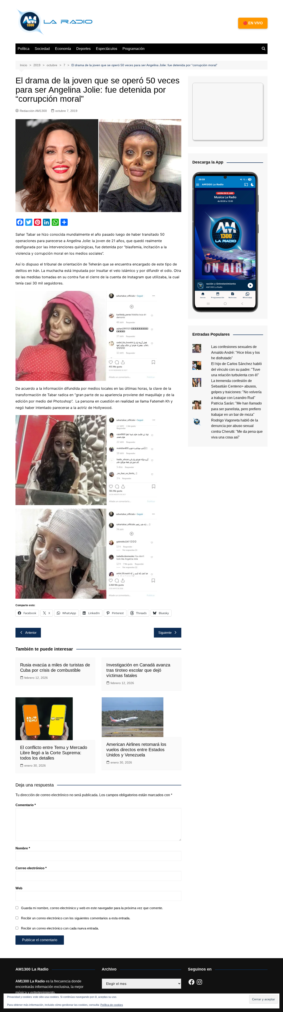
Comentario (25, 805)
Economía (63, 49)
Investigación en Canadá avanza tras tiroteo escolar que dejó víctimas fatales (138, 670)
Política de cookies (111, 1004)
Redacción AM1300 (33, 111)
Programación (133, 49)
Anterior (30, 632)
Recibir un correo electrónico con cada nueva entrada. (60, 928)
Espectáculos (106, 49)
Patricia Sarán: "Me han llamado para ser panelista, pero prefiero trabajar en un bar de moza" (236, 408)
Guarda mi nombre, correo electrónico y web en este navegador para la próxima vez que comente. (92, 908)
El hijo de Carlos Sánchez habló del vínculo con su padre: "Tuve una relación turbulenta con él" (236, 369)
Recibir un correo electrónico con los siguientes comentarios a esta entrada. (75, 918)
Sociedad (42, 49)
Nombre (22, 848)
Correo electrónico (31, 868)
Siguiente (165, 632)
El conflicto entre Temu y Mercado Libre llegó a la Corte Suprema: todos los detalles (53, 752)
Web (18, 888)
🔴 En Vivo (253, 23)
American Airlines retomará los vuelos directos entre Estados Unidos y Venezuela (136, 749)
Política (23, 49)
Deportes (83, 49)
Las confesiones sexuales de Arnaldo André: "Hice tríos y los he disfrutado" (235, 352)
